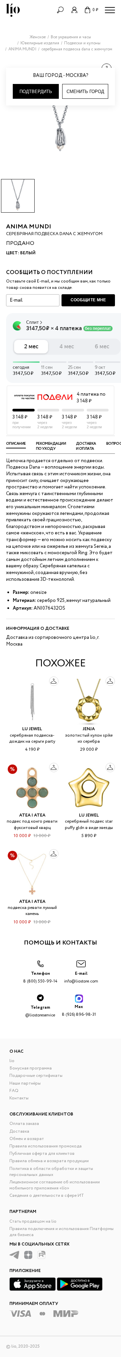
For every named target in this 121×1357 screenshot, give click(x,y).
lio (11, 1061)
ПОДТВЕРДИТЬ (35, 91)
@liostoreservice (40, 1011)
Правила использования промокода (45, 1146)
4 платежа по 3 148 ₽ (91, 397)
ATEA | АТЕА (32, 815)
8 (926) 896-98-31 (79, 1010)
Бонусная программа (30, 1068)
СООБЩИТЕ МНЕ (88, 300)
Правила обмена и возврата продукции (49, 1161)
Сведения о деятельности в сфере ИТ (46, 1195)
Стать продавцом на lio (32, 1221)
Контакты (19, 1098)
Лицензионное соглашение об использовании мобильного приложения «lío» (54, 1185)
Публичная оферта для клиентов (42, 1153)
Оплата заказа (24, 1124)
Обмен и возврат (26, 1139)
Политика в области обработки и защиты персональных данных (51, 1172)
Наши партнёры (25, 1083)
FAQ (13, 1091)
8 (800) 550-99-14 (40, 977)
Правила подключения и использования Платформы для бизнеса (61, 1232)
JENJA (89, 729)
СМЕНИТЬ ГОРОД (85, 91)
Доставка (19, 1131)
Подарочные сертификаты (36, 1076)
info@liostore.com (81, 977)
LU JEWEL (32, 729)
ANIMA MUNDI (28, 226)
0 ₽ (95, 10)
